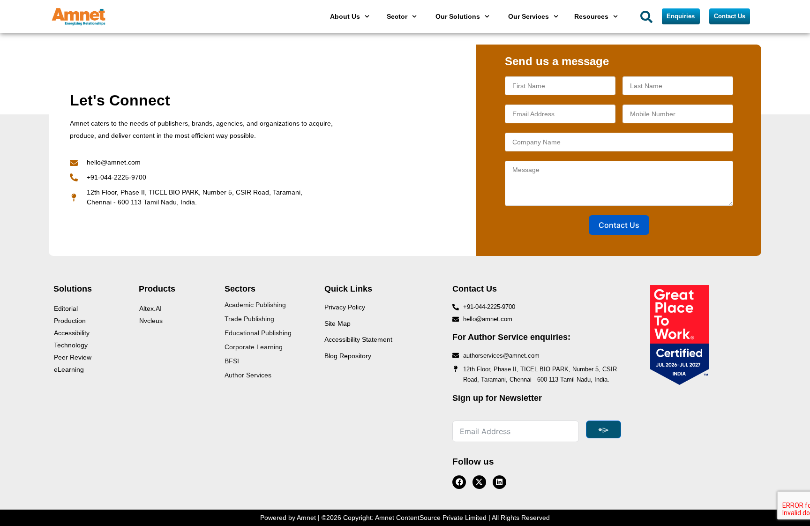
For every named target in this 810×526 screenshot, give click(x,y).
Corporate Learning (254, 347)
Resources (591, 16)
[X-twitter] (479, 482)
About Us (345, 16)
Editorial (66, 308)
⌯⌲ (603, 429)
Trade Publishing (249, 319)
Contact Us (619, 225)
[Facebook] (459, 482)
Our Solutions (457, 16)
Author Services (248, 375)
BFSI (232, 361)
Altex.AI (150, 308)
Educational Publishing (258, 333)
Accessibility (72, 333)
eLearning (69, 369)
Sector (397, 16)
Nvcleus (151, 320)
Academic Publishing (255, 304)
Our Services (528, 16)
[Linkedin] (499, 482)
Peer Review (72, 357)
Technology (71, 345)
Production (70, 320)
